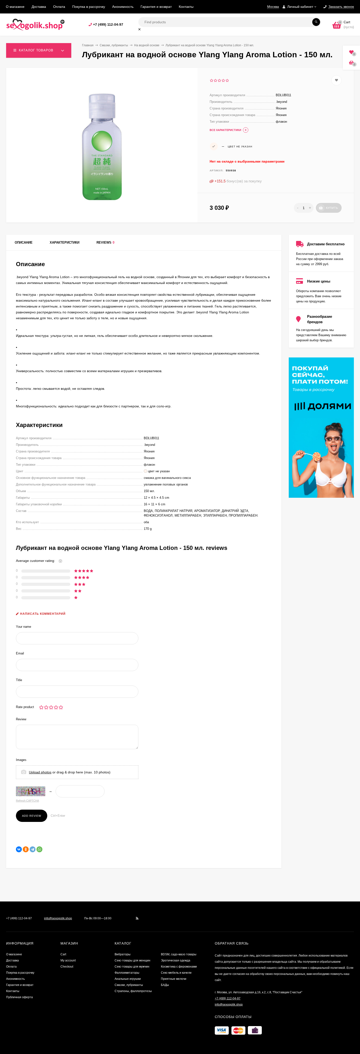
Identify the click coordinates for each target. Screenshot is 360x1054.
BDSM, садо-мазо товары (178, 954)
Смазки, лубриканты (114, 45)
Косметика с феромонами (179, 966)
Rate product (25, 707)
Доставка (39, 7)
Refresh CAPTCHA (27, 800)
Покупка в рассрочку (88, 7)
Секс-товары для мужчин (132, 966)
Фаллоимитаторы (127, 972)
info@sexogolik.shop (58, 918)
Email (20, 653)
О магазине (15, 7)
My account (68, 960)
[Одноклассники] (26, 849)
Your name (23, 626)
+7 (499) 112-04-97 (108, 24)
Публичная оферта (19, 997)
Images (21, 760)
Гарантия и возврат (156, 7)
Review (21, 719)
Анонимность (122, 7)
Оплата (59, 7)
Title (19, 680)
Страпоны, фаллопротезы (133, 991)
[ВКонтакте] (19, 849)
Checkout (66, 966)
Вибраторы (123, 954)
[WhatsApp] (39, 849)
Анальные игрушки (128, 979)
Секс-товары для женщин (132, 960)
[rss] (137, 918)
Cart (63, 954)
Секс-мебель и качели (176, 972)
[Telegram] (33, 849)
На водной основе (146, 45)
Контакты (186, 7)
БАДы (165, 985)
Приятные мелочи (173, 979)
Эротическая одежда (175, 960)
